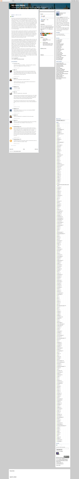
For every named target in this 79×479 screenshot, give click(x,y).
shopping (58, 394)
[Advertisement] (24, 12)
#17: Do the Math (58, 56)
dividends (58, 205)
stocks (58, 410)
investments (59, 287)
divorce (58, 206)
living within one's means (61, 305)
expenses (58, 223)
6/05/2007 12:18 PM (17, 106)
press (58, 359)
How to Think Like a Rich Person (61, 77)
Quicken (58, 367)
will (57, 435)
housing (58, 270)
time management (60, 417)
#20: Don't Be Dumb (59, 59)
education (58, 215)
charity (58, 173)
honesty (58, 267)
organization (59, 343)
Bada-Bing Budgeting (59, 76)
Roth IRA (58, 386)
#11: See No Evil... (59, 50)
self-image (58, 393)
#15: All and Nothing (59, 54)
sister (58, 397)
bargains (58, 149)
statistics (58, 407)
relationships (59, 374)
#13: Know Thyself (59, 52)
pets (58, 352)
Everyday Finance (16, 126)
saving (58, 390)
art (57, 143)
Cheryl (15, 120)
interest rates (59, 281)
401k (58, 126)
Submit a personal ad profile (49, 26)
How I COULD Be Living (59, 72)
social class (59, 400)
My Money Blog (45, 42)
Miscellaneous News (59, 74)
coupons (58, 192)
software (58, 401)
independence (59, 274)
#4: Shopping (58, 42)
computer (58, 188)
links (58, 304)
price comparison (59, 360)
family (58, 226)
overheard (58, 345)
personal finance (59, 350)
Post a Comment (13, 145)
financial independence (60, 233)
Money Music (58, 67)
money (58, 321)
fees (58, 230)
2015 (58, 123)
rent (57, 377)
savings (58, 391)
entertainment (59, 216)
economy (58, 213)
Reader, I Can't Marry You (60, 75)
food (58, 239)
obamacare (59, 342)
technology (58, 414)
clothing (58, 177)
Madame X (15, 86)
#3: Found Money (58, 41)
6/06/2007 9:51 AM (16, 124)
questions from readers (60, 366)
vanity (58, 428)
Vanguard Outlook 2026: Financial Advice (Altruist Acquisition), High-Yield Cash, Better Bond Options (48, 44)
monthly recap (59, 325)
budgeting (58, 163)
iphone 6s (58, 291)
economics (58, 212)
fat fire (58, 229)
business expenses (60, 164)
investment (58, 285)
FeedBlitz (61, 451)
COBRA (58, 180)
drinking (58, 209)
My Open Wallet (18, 5)
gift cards (58, 250)
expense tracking (59, 222)
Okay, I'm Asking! (58, 78)
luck (57, 308)
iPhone (58, 288)
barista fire (58, 150)
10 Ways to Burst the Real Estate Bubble (62, 71)
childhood (58, 174)
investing (58, 284)
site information (59, 398)
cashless (58, 171)
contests (58, 191)
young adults (59, 441)
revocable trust (59, 383)
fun (57, 246)
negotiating (58, 332)
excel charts (59, 220)
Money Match (59, 322)
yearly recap (59, 439)
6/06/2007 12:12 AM (17, 118)
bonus (58, 159)
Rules (58, 387)
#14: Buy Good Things (59, 53)
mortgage (58, 326)
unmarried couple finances (61, 425)
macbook (58, 311)
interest (58, 278)
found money (59, 240)
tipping (58, 418)
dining (58, 202)
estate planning (59, 219)
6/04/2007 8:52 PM (16, 76)
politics (58, 353)
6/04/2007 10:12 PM (17, 84)
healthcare (58, 261)
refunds (58, 373)
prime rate (58, 363)
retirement (58, 380)
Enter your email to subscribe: (60, 447)
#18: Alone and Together (59, 57)
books (58, 160)
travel (58, 421)
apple (58, 140)
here (68, 25)
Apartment (58, 139)
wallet (58, 431)
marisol (15, 78)
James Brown (59, 294)
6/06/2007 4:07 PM (16, 137)
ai (57, 136)
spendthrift (58, 404)
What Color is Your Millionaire (60, 69)
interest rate (59, 280)
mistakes (58, 318)
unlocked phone (59, 424)
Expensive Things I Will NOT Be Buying (62, 73)
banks (58, 147)
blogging (58, 156)
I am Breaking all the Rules (60, 70)
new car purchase (60, 335)
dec (57, 199)
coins (58, 183)
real (57, 369)
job (57, 295)
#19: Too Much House (59, 58)
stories (58, 411)
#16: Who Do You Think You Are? (61, 55)
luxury (58, 309)
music (58, 329)
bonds (58, 157)
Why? (12, 16)
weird (58, 434)
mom (58, 319)
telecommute (59, 415)
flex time (58, 237)
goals (58, 253)
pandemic (58, 346)
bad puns (58, 146)
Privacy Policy (58, 465)
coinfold (58, 181)
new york (58, 336)
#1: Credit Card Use (59, 39)
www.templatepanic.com (59, 463)
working (58, 438)
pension (58, 349)
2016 (58, 125)
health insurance (59, 260)
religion (58, 376)
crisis (58, 196)
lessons (58, 302)
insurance (58, 277)
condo (58, 189)
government (59, 254)
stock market (59, 408)
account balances (60, 129)
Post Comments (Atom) (17, 151)
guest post (58, 257)
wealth (58, 432)
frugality (58, 244)
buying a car (59, 166)
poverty (58, 356)
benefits (58, 153)
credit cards (59, 195)
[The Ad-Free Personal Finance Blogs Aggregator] (43, 48)
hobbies (58, 263)
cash (58, 170)
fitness (58, 236)
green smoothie (59, 256)
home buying (59, 264)
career (58, 167)
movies (58, 328)
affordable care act (60, 133)
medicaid (58, 312)
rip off (58, 384)
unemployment (59, 422)
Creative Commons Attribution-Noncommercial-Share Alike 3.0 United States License (62, 460)
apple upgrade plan (60, 142)
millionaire (58, 315)
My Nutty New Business (59, 66)
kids (57, 298)
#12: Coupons (58, 51)
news (58, 339)
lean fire (58, 301)
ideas (58, 271)
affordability (59, 132)
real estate (58, 370)
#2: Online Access (59, 40)
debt (58, 198)
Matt (14, 69)
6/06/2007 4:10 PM (16, 143)
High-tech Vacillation (59, 68)
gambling (58, 247)
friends (58, 243)
